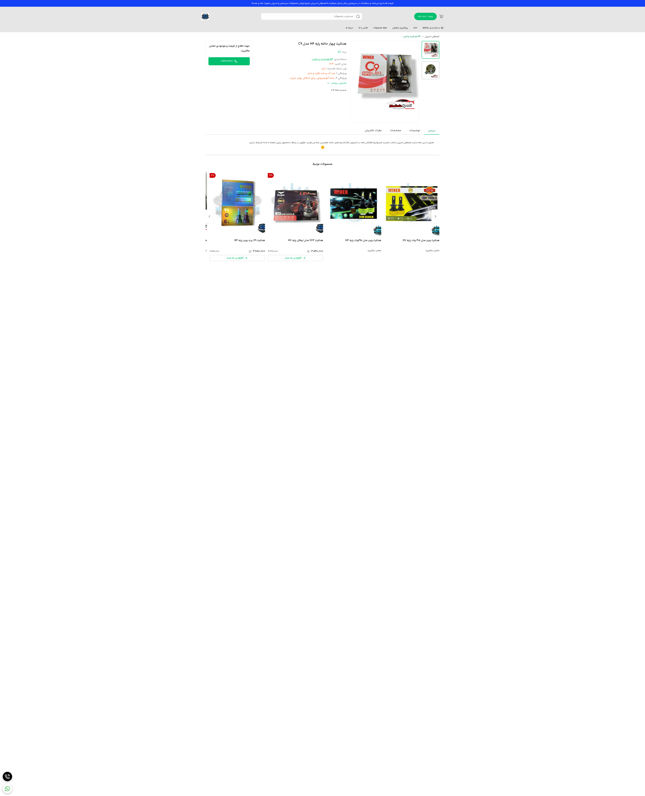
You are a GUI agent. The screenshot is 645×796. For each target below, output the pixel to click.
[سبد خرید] (441, 16)
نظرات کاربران (373, 130)
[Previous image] (355, 82)
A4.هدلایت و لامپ (412, 36)
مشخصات (395, 130)
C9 (339, 52)
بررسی (431, 130)
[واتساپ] (7, 788)
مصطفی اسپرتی (432, 36)
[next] (209, 216)
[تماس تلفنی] (7, 776)
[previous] (436, 216)
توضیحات (414, 130)
